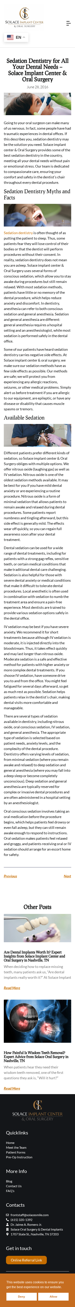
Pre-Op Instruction (19, 1157)
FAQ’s (10, 1191)
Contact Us (14, 1186)
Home (10, 1142)
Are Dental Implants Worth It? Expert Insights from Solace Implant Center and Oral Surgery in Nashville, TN (34, 956)
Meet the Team (16, 1147)
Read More (12, 988)
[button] (68, 23)
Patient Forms (15, 1152)
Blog (9, 1181)
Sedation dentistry (18, 233)
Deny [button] (21, 1296)
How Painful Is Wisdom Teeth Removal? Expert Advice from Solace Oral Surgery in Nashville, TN (36, 1056)
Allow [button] (53, 1296)
